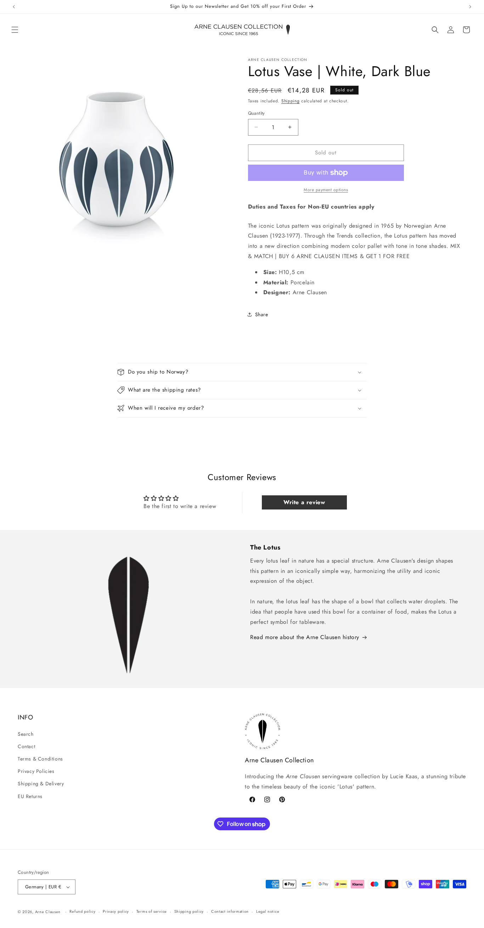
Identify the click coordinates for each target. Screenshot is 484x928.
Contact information (230, 911)
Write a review (304, 502)
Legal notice (267, 911)
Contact (26, 746)
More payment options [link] (326, 190)
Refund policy (82, 911)
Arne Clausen (48, 912)
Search (26, 734)
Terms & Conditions (40, 758)
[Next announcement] (470, 6)
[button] (15, 30)
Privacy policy (116, 911)
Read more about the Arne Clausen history (304, 637)
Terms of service (151, 911)
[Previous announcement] (14, 6)
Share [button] (261, 314)
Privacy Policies (36, 771)
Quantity (256, 113)
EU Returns (30, 796)
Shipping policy (189, 911)
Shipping (290, 101)
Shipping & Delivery (41, 783)
